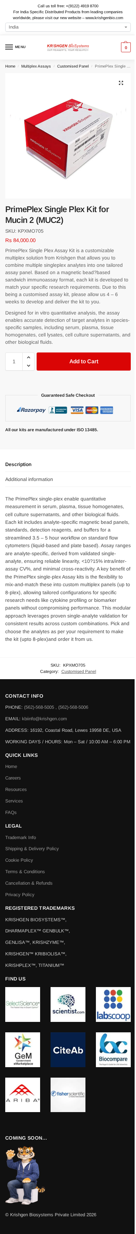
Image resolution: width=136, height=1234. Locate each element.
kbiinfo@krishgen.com (44, 718)
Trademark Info (20, 837)
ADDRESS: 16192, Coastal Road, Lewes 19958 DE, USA (63, 730)
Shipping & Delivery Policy (32, 848)
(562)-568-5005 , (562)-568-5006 (56, 707)
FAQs (11, 812)
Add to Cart (83, 361)
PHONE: (14, 707)
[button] (125, 47)
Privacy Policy (20, 894)
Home (10, 66)
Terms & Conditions (25, 871)
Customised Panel (73, 66)
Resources (16, 789)
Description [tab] (18, 464)
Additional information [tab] (29, 479)
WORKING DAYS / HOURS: (34, 741)
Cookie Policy (19, 860)
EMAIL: (13, 718)
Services (14, 801)
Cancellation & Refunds (29, 883)
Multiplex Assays (36, 66)
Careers (13, 778)
